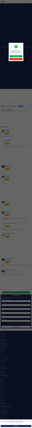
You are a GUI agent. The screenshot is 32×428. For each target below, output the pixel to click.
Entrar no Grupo (16, 56)
